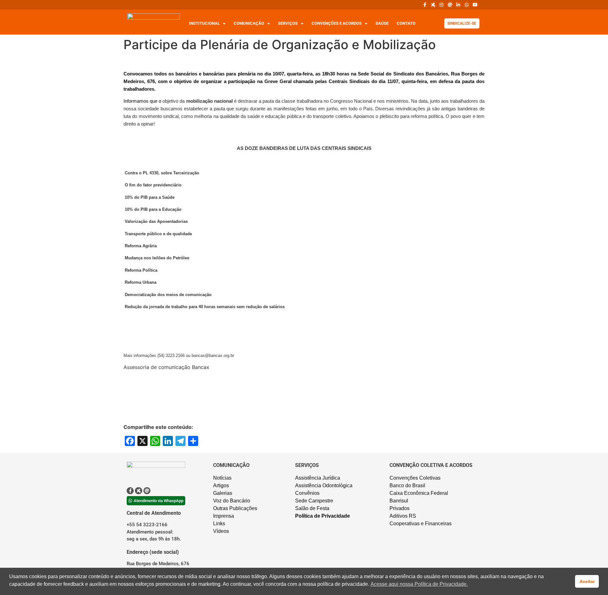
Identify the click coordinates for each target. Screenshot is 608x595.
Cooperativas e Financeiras (421, 523)
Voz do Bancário (231, 500)
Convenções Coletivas (415, 478)
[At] (449, 4)
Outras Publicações (235, 508)
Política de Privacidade (322, 516)
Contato (406, 23)
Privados (399, 508)
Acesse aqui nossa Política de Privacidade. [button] (419, 584)
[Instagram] (441, 4)
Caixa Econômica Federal (419, 493)
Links (219, 523)
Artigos (221, 485)
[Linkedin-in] (458, 4)
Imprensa (223, 516)
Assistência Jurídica (317, 478)
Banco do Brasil (407, 485)
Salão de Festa (312, 508)
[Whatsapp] (466, 4)
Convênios (307, 493)
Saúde (382, 23)
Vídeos (221, 531)
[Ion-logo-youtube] (475, 4)
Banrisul (399, 500)
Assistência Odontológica (323, 485)
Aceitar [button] (587, 581)
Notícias (222, 478)
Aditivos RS (403, 516)
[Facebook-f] (424, 4)
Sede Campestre (314, 500)
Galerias (222, 493)
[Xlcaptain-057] (433, 4)
